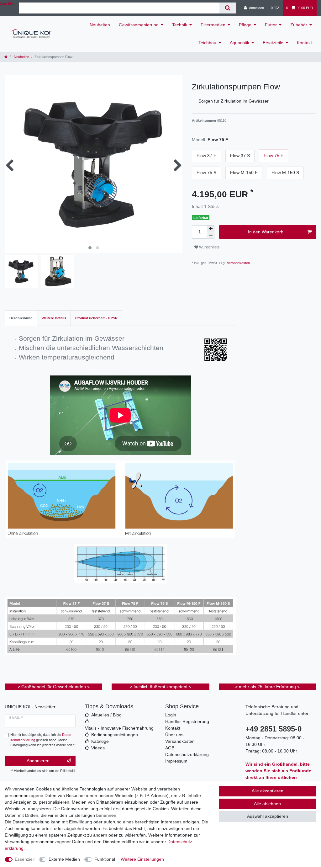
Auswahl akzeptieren (267, 816)
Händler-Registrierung (187, 721)
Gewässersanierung (139, 24)
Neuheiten (100, 24)
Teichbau (207, 42)
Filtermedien (213, 24)
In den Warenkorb (265, 231)
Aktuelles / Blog (106, 714)
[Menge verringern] (210, 235)
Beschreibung (21, 318)
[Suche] (227, 8)
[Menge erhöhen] (210, 228)
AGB (169, 747)
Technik (179, 24)
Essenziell (24, 859)
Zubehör (298, 24)
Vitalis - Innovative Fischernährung (119, 728)
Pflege (245, 24)
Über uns (174, 734)
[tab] (21, 318)
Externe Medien (64, 859)
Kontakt (304, 42)
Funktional (104, 859)
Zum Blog (7, 3)
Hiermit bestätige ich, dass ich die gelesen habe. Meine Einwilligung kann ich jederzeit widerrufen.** (43, 740)
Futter (271, 24)
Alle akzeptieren (267, 790)
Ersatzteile (273, 42)
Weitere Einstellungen (142, 859)
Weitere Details (54, 318)
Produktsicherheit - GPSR (96, 318)
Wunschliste (209, 247)
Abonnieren (38, 760)
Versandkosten (238, 263)
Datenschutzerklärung (187, 754)
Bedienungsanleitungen (114, 734)
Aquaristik (239, 42)
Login (170, 714)
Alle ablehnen (267, 803)
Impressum (176, 760)
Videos (98, 747)
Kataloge (100, 741)
